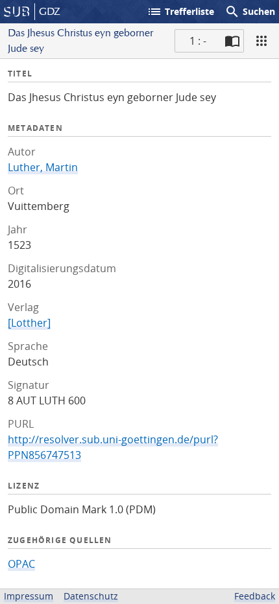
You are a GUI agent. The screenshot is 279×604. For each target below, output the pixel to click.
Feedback (254, 596)
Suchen (249, 11)
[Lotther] (29, 323)
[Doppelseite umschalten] (232, 40)
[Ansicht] (261, 40)
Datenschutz (91, 596)
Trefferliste (180, 11)
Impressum (28, 596)
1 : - (197, 41)
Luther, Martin (43, 167)
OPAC (21, 564)
